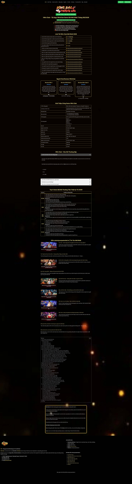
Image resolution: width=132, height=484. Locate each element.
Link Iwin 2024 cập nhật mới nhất (48, 366)
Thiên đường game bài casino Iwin (50, 390)
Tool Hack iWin (78, 2)
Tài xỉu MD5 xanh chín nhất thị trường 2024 (52, 393)
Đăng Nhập (128, 2)
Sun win (42, 231)
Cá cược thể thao (47, 391)
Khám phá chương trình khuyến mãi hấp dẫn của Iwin (52, 377)
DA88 (43, 207)
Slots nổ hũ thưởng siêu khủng (49, 398)
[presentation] (49, 246)
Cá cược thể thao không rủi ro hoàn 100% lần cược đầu (54, 380)
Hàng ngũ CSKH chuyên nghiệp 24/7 (50, 376)
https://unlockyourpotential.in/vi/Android (75, 48)
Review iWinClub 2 (47, 343)
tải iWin (70, 40)
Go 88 (43, 223)
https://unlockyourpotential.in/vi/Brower (75, 66)
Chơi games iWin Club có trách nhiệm (74, 456)
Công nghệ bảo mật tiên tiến (49, 374)
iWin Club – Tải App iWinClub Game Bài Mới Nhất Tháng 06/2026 (66, 17)
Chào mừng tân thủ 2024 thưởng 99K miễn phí (52, 379)
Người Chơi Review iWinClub (47, 340)
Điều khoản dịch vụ (71, 457)
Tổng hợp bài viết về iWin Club (73, 463)
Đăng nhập (61, 2)
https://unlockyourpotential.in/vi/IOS (74, 50)
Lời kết (43, 401)
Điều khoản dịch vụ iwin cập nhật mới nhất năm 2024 (51, 329)
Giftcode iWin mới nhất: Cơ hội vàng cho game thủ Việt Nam (52, 323)
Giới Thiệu (49, 2)
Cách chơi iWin (55, 2)
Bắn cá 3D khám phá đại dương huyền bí (51, 395)
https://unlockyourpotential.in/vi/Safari (75, 64)
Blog (82, 2)
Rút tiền (68, 2)
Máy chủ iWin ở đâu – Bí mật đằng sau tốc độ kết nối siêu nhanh (71, 290)
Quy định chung (70, 454)
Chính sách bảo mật (71, 460)
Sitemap (69, 464)
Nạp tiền (65, 2)
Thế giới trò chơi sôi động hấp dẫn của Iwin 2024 (51, 388)
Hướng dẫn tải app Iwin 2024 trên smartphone (50, 383)
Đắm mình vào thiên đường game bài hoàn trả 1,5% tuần (54, 381)
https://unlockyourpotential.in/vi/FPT (74, 56)
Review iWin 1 (46, 341)
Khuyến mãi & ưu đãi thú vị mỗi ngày (50, 375)
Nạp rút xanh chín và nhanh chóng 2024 (51, 372)
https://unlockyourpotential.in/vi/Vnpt (74, 54)
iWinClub (19, 450)
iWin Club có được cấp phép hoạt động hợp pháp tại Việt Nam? (71, 312)
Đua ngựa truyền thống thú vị (49, 396)
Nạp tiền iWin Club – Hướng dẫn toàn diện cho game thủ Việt (71, 278)
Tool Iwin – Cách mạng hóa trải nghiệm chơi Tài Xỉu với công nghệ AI (72, 242)
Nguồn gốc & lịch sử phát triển (47, 362)
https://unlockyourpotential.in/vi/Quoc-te (75, 72)
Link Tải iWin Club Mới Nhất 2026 (48, 339)
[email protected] (8, 460)
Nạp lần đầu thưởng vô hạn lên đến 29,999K (52, 382)
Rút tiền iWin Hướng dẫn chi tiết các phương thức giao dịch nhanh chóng (57, 353)
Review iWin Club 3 (47, 344)
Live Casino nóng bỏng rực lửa (49, 392)
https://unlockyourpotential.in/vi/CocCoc (75, 68)
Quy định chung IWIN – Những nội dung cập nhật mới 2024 (52, 271)
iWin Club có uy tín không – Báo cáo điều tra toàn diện (69, 301)
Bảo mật (85, 2)
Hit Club (42, 198)
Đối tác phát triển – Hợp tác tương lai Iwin (49, 365)
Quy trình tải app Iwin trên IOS (49, 387)
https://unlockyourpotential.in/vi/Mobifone (75, 59)
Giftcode (72, 2)
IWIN (46, 2)
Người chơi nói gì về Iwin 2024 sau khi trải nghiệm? (51, 400)
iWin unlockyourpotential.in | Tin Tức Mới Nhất (50, 349)
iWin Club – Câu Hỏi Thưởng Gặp (48, 346)
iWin (72, 38)
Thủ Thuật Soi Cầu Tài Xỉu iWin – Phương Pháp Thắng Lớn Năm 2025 (54, 254)
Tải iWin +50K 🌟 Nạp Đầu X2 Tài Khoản (66, 14)
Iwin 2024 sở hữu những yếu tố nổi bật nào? (50, 367)
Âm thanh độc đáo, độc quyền (49, 370)
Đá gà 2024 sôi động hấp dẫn (49, 397)
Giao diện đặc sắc (47, 369)
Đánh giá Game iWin (71, 461)
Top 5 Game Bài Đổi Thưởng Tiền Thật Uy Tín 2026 (51, 348)
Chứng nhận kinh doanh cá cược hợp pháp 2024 (50, 364)
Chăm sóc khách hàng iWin (72, 458)
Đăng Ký (121, 2)
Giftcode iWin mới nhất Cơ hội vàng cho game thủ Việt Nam (54, 360)
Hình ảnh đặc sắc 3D (48, 371)
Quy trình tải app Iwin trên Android (50, 386)
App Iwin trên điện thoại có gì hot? (50, 385)
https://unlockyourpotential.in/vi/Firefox (75, 70)
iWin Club (71, 36)
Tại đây (69, 45)
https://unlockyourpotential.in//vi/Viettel (75, 52)
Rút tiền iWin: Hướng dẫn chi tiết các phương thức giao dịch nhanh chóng (73, 260)
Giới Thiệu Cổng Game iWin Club (48, 345)
